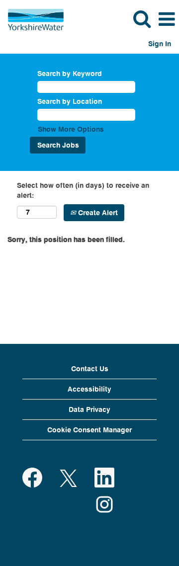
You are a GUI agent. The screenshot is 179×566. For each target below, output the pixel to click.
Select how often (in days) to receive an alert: (83, 190)
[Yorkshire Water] (32, 18)
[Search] (141, 18)
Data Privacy (89, 409)
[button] (166, 19)
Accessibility (89, 389)
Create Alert (97, 212)
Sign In (159, 44)
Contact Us (89, 368)
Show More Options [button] (71, 129)
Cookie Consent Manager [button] (89, 429)
